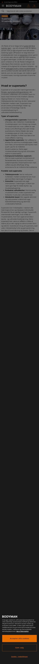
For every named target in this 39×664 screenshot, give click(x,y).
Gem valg (19, 648)
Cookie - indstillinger (19, 657)
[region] (19, 448)
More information (22, 631)
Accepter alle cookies (19, 638)
